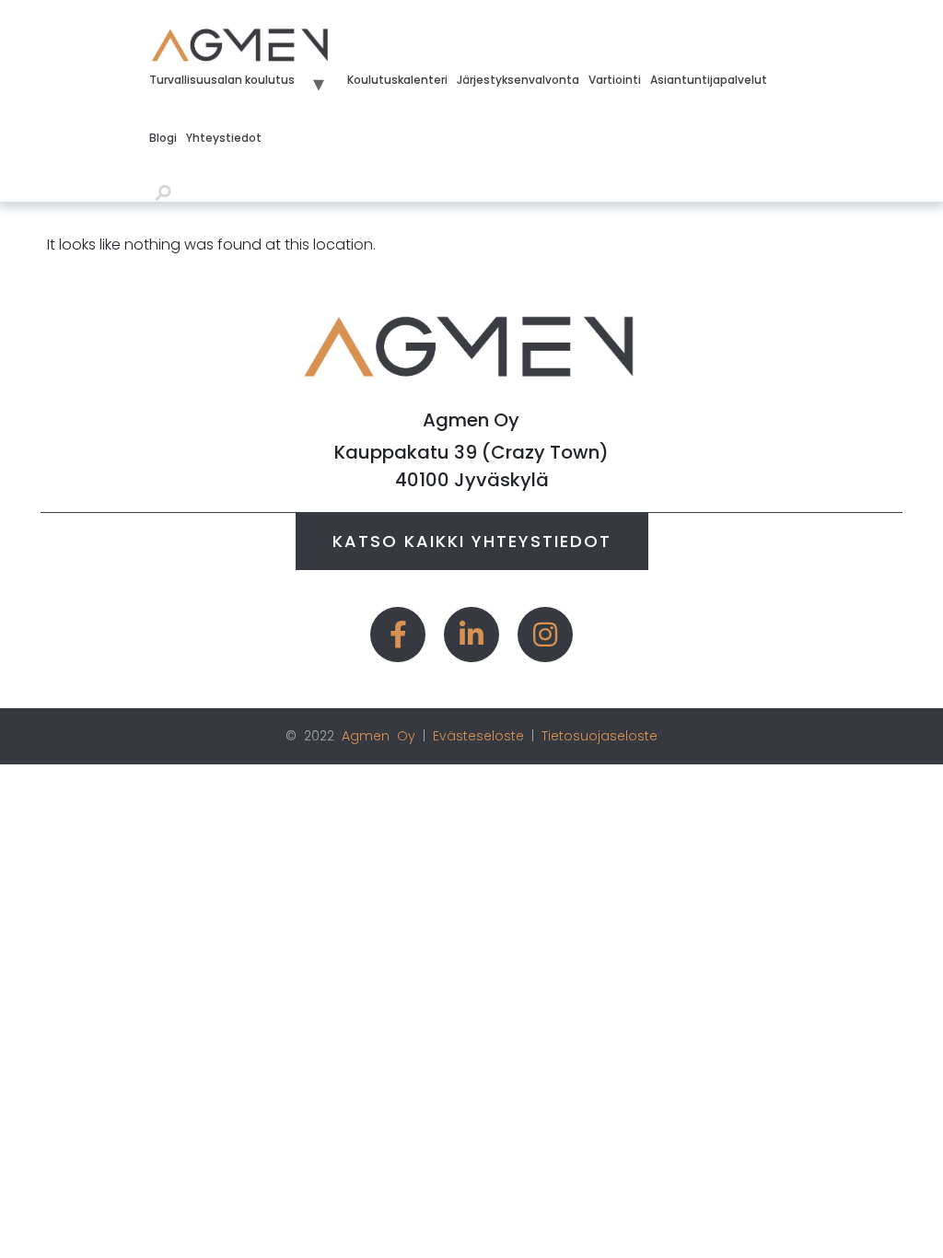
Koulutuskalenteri (397, 79)
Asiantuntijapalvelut (708, 79)
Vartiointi (614, 79)
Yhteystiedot (224, 138)
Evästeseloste (478, 736)
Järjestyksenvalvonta (518, 79)
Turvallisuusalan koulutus (222, 79)
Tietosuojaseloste (599, 736)
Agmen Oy (378, 736)
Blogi (163, 138)
